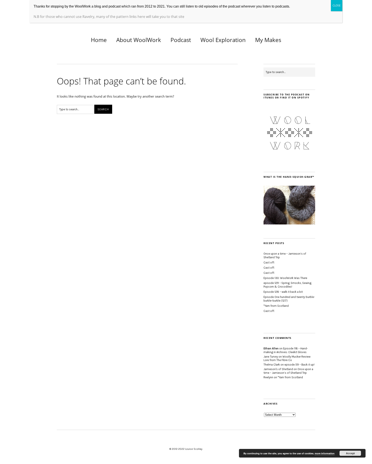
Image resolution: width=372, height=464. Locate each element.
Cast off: (269, 262)
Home (99, 40)
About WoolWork (138, 40)
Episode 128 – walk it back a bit (283, 291)
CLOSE (337, 5)
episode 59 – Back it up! (299, 364)
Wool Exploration (223, 40)
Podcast (180, 40)
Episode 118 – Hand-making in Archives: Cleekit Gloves (286, 350)
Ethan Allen (271, 348)
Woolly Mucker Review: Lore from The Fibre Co (287, 358)
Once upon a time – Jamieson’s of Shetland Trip (288, 370)
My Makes (268, 40)
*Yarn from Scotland (276, 305)
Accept (350, 453)
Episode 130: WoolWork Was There (285, 278)
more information (325, 453)
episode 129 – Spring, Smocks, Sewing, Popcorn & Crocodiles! (288, 284)
